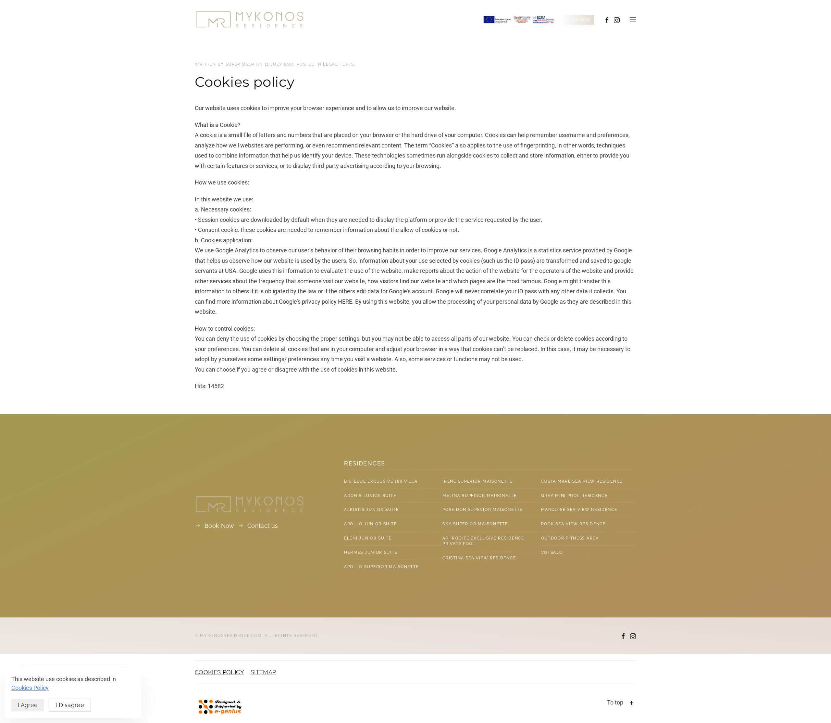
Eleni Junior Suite (368, 538)
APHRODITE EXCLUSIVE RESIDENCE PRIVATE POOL (483, 541)
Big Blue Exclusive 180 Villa (381, 481)
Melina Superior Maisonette (479, 495)
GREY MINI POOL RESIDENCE (574, 495)
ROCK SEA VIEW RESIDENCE (573, 524)
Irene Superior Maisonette (477, 481)
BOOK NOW (578, 20)
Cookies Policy (30, 687)
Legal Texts (338, 64)
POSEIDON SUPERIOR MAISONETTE (482, 509)
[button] (633, 19)
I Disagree (70, 705)
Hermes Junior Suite (370, 552)
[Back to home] (250, 19)
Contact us (262, 525)
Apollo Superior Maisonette (381, 566)
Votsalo (552, 552)
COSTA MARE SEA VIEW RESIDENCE (582, 481)
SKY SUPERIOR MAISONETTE (475, 524)
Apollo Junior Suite (370, 524)
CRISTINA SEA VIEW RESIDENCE (479, 558)
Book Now (219, 525)
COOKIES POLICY (219, 672)
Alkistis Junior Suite (371, 509)
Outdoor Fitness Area (570, 538)
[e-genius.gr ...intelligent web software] (218, 706)
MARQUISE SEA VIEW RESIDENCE (579, 509)
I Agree (28, 705)
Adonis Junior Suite (370, 495)
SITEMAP (263, 672)
